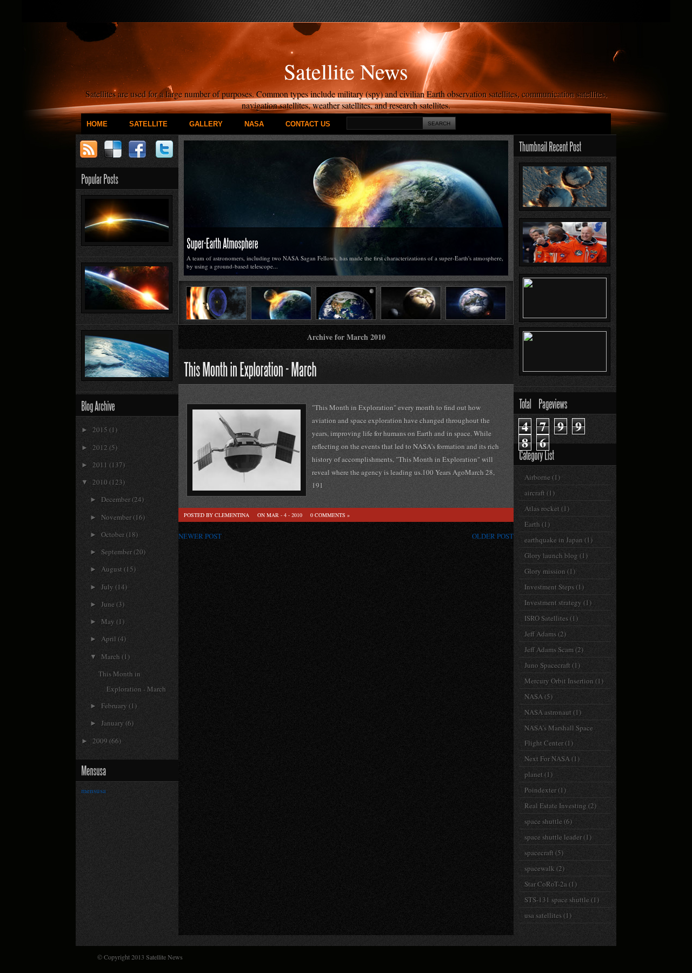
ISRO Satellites (546, 618)
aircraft (534, 493)
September (117, 551)
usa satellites (543, 915)
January (113, 723)
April (109, 638)
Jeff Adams (540, 634)
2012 (100, 447)
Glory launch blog (551, 555)
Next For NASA (547, 758)
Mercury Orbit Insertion (559, 681)
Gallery (206, 124)
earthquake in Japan (553, 540)
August (112, 569)
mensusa (93, 790)
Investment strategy (553, 602)
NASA (254, 124)
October (113, 534)
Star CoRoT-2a (545, 884)
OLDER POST (493, 536)
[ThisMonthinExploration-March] (250, 368)
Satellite (148, 124)
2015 (100, 429)
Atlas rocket (542, 508)
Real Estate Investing (555, 805)
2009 (100, 741)
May (108, 621)
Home (97, 124)
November (117, 517)
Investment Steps (549, 587)
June (108, 604)
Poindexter (540, 790)
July (108, 587)
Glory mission (544, 571)
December (116, 499)
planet (533, 774)
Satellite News (346, 71)
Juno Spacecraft (547, 665)
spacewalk (539, 868)
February (115, 705)
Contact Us (307, 124)
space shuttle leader (553, 837)
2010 (100, 482)
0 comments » (330, 515)
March (111, 656)
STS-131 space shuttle (556, 899)
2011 (100, 464)
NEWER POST (200, 536)
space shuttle (543, 821)
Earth (532, 524)
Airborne (537, 477)
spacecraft (539, 852)
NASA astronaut (547, 712)
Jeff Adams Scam (549, 649)
